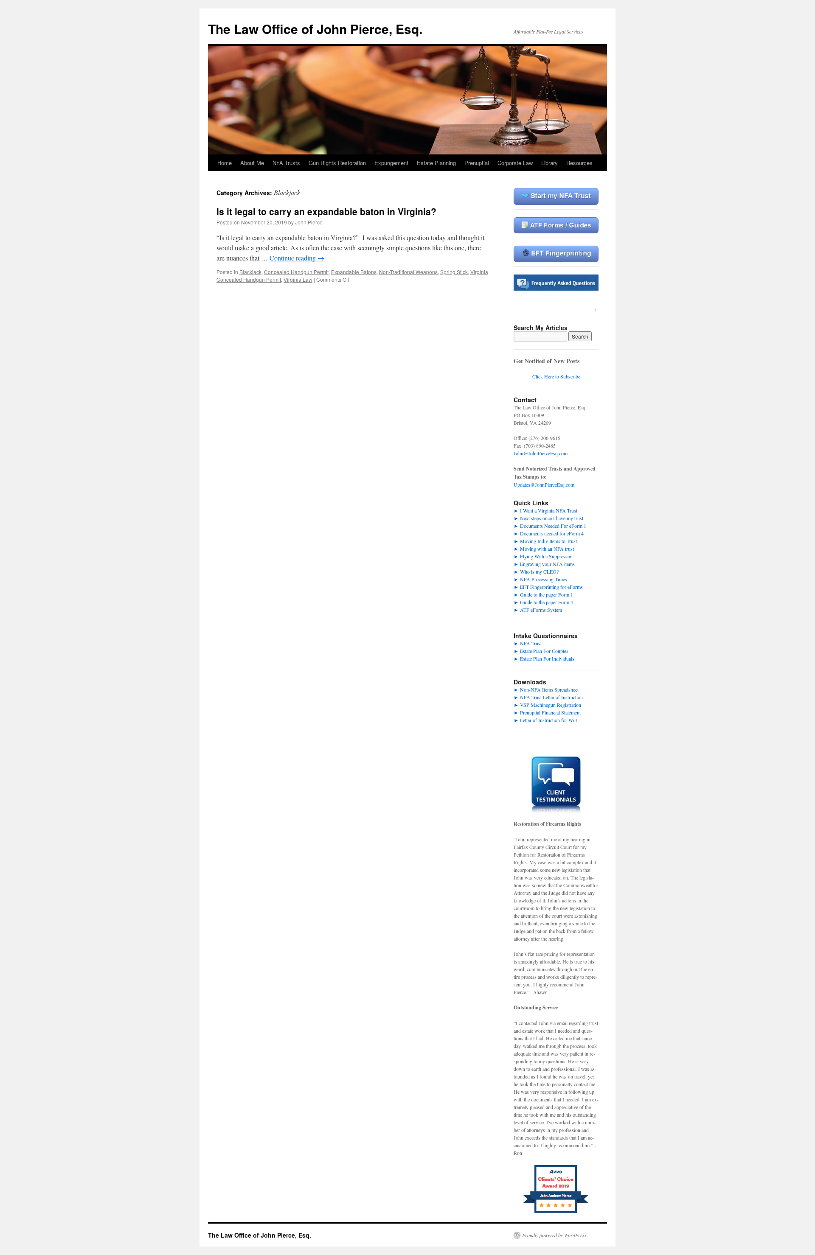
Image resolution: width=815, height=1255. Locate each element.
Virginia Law (298, 279)
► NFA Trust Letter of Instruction (548, 697)
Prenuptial (476, 163)
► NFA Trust (528, 643)
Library (549, 163)
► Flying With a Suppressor (543, 556)
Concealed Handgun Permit (296, 271)
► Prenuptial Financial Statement (547, 712)
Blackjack (250, 271)
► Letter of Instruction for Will (545, 720)
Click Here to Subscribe (556, 376)
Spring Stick (454, 271)
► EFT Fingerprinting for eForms (548, 586)
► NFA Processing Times (540, 579)
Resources (579, 163)
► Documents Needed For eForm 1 (550, 525)
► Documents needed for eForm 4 (549, 533)
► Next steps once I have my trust (548, 518)
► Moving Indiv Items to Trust (545, 541)
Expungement (391, 163)
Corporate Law (515, 163)
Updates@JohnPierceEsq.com (544, 484)
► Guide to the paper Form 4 (543, 602)
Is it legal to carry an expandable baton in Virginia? (326, 211)
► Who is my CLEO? (536, 571)
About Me (252, 163)
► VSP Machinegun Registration (547, 704)
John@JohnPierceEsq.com (541, 453)
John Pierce (309, 222)
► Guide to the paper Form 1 (543, 594)
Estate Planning (436, 163)
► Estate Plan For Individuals (544, 658)
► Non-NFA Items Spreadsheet (546, 689)
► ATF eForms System (538, 609)
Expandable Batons (354, 271)
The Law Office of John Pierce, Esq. (315, 29)
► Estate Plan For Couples (541, 650)
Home (224, 163)
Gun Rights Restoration (337, 163)
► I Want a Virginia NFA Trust (545, 510)
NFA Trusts (286, 163)
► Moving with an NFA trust (544, 548)
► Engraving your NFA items (544, 563)
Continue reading (297, 257)
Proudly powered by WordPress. (555, 1235)
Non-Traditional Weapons (408, 271)
